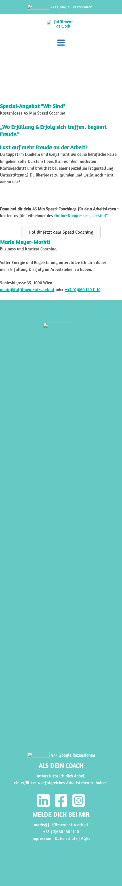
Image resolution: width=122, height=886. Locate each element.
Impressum (41, 838)
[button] (61, 232)
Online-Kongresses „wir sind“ (80, 215)
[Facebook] (61, 800)
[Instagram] (78, 800)
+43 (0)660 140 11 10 (82, 289)
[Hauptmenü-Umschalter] (61, 42)
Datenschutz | (68, 838)
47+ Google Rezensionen (70, 7)
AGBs (86, 838)
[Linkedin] (43, 800)
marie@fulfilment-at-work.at (27, 289)
